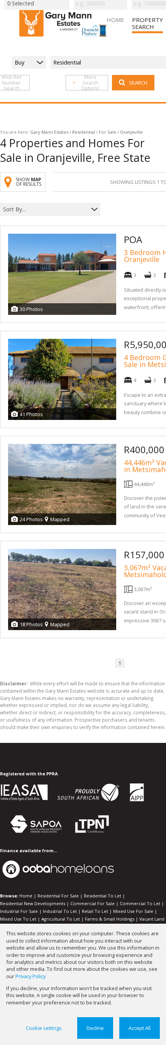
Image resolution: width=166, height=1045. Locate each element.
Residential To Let (102, 896)
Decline (95, 1028)
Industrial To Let (60, 911)
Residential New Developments (32, 903)
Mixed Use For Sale (133, 911)
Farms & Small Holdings (109, 919)
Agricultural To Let (60, 919)
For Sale (107, 132)
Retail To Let (95, 911)
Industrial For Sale (19, 911)
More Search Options (90, 82)
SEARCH (138, 82)
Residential (83, 132)
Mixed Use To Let (18, 919)
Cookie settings (44, 1028)
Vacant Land (151, 919)
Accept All (140, 1028)
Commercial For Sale (92, 903)
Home (25, 896)
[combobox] (45, 209)
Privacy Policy (30, 976)
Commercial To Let (140, 903)
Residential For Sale (58, 896)
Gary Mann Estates (49, 132)
